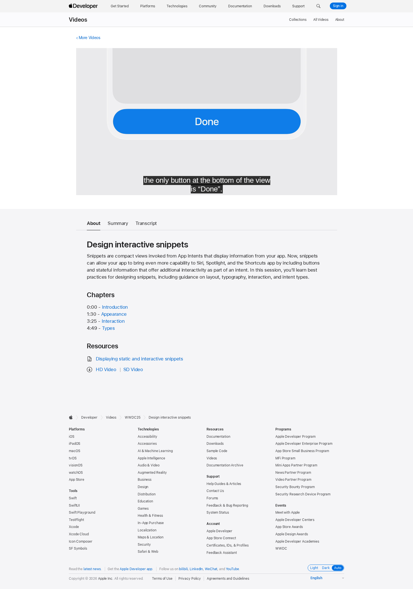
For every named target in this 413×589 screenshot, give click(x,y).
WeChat (211, 569)
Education (145, 501)
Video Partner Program (293, 480)
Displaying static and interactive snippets (139, 359)
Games (143, 509)
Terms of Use (162, 579)
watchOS (76, 473)
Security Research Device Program (302, 494)
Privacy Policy (189, 579)
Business (144, 480)
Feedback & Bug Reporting (227, 505)
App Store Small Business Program (302, 451)
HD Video (106, 369)
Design (143, 487)
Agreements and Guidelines (228, 579)
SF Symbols (78, 548)
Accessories (147, 444)
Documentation (218, 437)
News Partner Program (293, 473)
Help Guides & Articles (223, 484)
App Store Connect (221, 538)
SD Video (133, 369)
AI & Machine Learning (155, 451)
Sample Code (216, 451)
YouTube (232, 569)
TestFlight (76, 520)
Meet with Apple (287, 512)
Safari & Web (148, 552)
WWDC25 (132, 417)
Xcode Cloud (79, 534)
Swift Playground (82, 512)
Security (144, 545)
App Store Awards (289, 527)
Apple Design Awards (291, 534)
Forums (212, 498)
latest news (92, 569)
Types (108, 328)
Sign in (338, 6)
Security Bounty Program (295, 487)
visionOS (76, 465)
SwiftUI (74, 505)
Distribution (147, 494)
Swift (72, 498)
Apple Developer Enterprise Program (303, 444)
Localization (147, 530)
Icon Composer (80, 541)
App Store (76, 480)
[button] (318, 6)
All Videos (320, 20)
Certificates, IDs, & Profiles (227, 545)
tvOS (73, 458)
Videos (78, 19)
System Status (217, 512)
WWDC (281, 548)
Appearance (114, 314)
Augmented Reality (152, 473)
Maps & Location (151, 537)
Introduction (115, 307)
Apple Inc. (106, 579)
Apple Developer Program (295, 437)
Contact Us (215, 491)
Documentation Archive (224, 465)
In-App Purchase (151, 523)
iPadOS (74, 444)
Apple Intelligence (151, 458)
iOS (71, 437)
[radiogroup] (326, 568)
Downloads (215, 444)
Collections (298, 20)
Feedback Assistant (221, 553)
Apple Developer (219, 531)
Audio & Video (148, 465)
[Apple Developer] (84, 6)
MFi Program (285, 458)
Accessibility (147, 437)
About (339, 20)
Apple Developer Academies (297, 541)
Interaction (113, 321)
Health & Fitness (150, 516)
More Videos (89, 37)
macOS (74, 451)
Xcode (74, 527)
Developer (89, 417)
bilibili (183, 569)
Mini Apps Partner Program (296, 465)
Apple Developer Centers (294, 520)
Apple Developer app (136, 569)
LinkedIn (196, 569)
